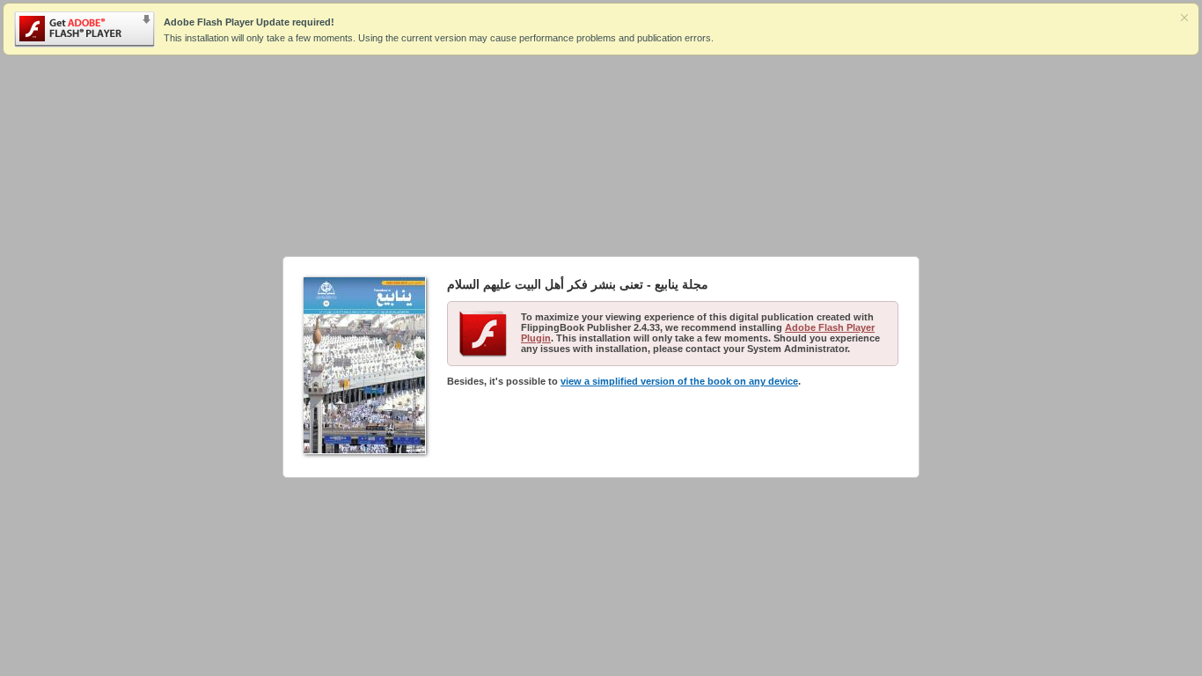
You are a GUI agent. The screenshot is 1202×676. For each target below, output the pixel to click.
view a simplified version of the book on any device (679, 381)
